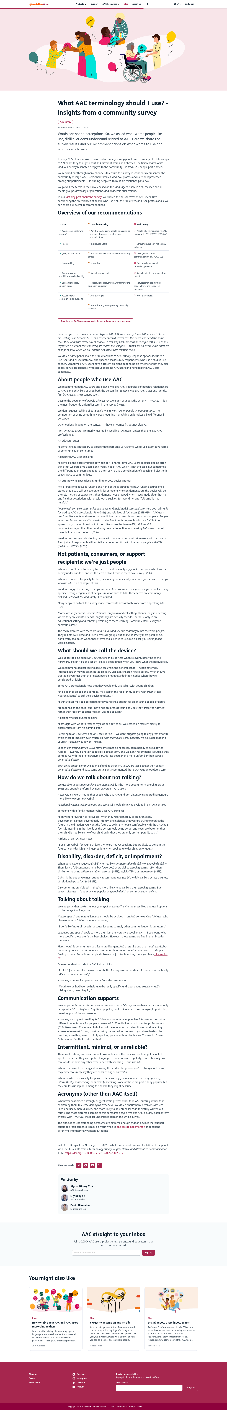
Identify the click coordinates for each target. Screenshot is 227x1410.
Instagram (81, 1378)
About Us (136, 4)
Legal (112, 1406)
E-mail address (122, 1383)
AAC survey (65, 122)
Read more (56, 1319)
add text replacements (130, 1127)
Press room (34, 1383)
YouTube (80, 1387)
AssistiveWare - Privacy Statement (129, 1406)
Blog (126, 4)
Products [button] (80, 4)
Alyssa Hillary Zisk (82, 1186)
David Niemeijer (80, 1205)
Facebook (81, 1374)
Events (32, 1378)
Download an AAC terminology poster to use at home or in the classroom (95, 321)
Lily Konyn (77, 1196)
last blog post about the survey (84, 197)
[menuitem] (81, 4)
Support (94, 4)
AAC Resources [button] (109, 4)
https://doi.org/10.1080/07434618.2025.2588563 (93, 1153)
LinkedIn (80, 1383)
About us (33, 1374)
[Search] (147, 4)
